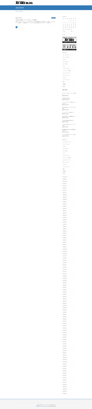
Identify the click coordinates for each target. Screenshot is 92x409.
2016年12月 (65, 276)
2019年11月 (65, 217)
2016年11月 (65, 278)
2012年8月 (64, 393)
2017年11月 (65, 251)
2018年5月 (64, 237)
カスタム (64, 59)
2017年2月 (64, 271)
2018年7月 (64, 235)
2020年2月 (64, 210)
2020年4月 (64, 206)
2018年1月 (64, 246)
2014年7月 (64, 341)
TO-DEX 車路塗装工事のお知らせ (68, 120)
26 (63, 29)
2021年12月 (65, 181)
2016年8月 (64, 285)
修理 (63, 168)
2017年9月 (64, 255)
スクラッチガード (66, 61)
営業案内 (64, 84)
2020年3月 (64, 208)
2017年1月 (64, 273)
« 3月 (64, 31)
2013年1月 (64, 382)
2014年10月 (65, 334)
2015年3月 (64, 323)
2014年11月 (65, 332)
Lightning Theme (46, 406)
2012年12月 (65, 384)
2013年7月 (64, 368)
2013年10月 (65, 361)
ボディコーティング (66, 75)
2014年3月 (64, 350)
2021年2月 (64, 190)
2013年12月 (65, 357)
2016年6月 (64, 289)
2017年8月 (64, 258)
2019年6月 (64, 226)
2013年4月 (64, 375)
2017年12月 (65, 249)
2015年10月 (65, 307)
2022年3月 (64, 179)
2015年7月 (64, 314)
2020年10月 (65, 199)
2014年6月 (64, 343)
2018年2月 (64, 244)
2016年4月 (64, 294)
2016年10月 (65, 280)
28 (67, 29)
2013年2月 (64, 379)
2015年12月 (65, 303)
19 (63, 27)
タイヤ (64, 66)
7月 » (72, 31)
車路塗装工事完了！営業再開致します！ (69, 116)
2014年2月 (64, 352)
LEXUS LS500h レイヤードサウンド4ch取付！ (27, 20)
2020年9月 (64, 201)
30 (71, 29)
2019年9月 (64, 219)
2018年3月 (64, 242)
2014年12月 (65, 330)
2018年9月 (64, 233)
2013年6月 (64, 370)
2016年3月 (64, 296)
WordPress (41, 406)
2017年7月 (64, 260)
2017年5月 (64, 264)
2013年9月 (64, 364)
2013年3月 (64, 377)
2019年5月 (64, 228)
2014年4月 (64, 348)
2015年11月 (65, 305)
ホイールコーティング (66, 72)
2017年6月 (64, 262)
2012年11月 (65, 386)
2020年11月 (65, 197)
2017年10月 (65, 253)
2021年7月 (64, 183)
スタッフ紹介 (65, 63)
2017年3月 (64, 269)
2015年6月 (64, 316)
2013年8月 (64, 366)
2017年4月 (64, 267)
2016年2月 (64, 298)
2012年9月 (64, 391)
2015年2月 (64, 325)
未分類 (64, 86)
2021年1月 (64, 192)
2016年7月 (64, 287)
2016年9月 (64, 282)
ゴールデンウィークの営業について (68, 112)
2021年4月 (64, 185)
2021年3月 (64, 188)
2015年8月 (64, 312)
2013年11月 (65, 359)
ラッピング (64, 77)
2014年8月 (64, 339)
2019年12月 (65, 215)
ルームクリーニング (66, 79)
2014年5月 (64, 346)
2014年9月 (64, 337)
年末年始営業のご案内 (66, 98)
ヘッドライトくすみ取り (67, 70)
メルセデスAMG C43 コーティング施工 (69, 134)
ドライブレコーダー (66, 68)
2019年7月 (64, 224)
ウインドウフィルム (66, 57)
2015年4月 (64, 321)
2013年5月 (64, 373)
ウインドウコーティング (67, 54)
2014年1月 (64, 355)
